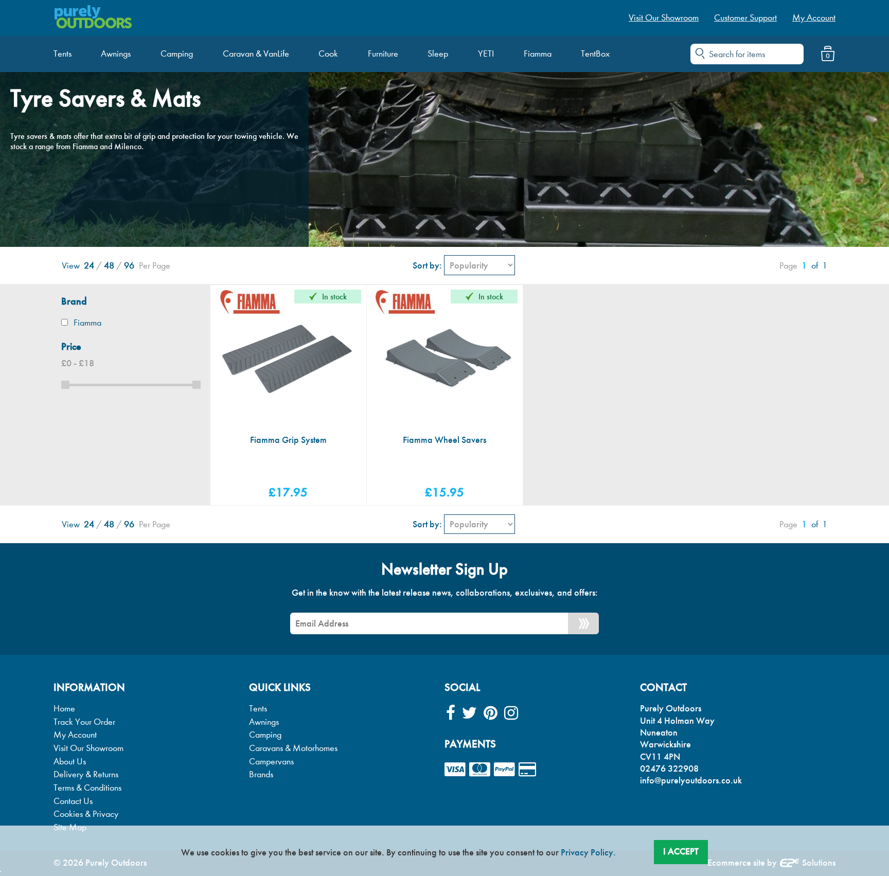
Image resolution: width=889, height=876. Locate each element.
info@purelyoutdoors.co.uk (691, 780)
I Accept (681, 851)
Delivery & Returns (86, 774)
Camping (265, 734)
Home (64, 708)
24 (89, 265)
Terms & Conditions (87, 787)
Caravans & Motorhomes (293, 748)
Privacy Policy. (588, 852)
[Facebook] (450, 713)
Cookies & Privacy (86, 814)
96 (129, 265)
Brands (261, 774)
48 (109, 265)
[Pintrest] (490, 713)
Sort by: (427, 265)
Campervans (271, 761)
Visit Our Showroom (88, 748)
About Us (70, 761)
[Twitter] (469, 713)
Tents (258, 708)
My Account (75, 734)
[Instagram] (511, 713)
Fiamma (87, 322)
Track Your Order (84, 722)
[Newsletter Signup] (583, 623)
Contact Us (73, 801)
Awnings (264, 722)
